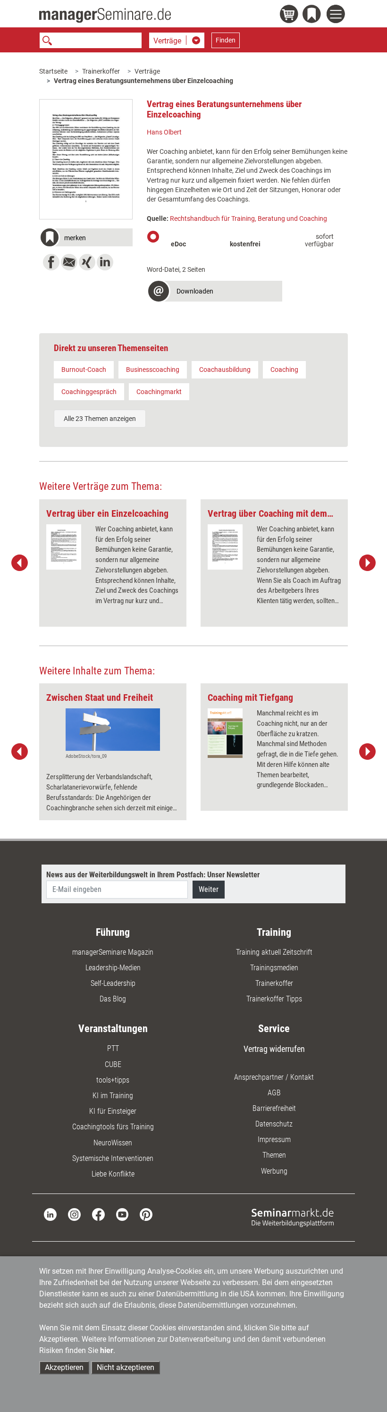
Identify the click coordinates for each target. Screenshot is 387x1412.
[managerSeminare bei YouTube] (122, 1214)
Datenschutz (274, 1123)
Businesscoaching (152, 369)
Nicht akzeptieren (125, 1367)
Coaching (284, 369)
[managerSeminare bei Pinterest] (146, 1214)
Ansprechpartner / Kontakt (274, 1077)
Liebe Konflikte (113, 1173)
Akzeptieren (64, 1367)
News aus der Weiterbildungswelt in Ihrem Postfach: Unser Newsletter (153, 874)
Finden (226, 40)
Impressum (274, 1139)
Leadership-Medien (113, 967)
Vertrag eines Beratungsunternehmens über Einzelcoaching (143, 80)
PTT (113, 1048)
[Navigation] (337, 15)
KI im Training (113, 1095)
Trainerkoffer (101, 71)
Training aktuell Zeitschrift (274, 952)
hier (106, 1350)
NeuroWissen (112, 1142)
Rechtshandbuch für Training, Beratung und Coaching (248, 218)
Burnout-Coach (83, 369)
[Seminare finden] (292, 1216)
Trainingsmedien (274, 967)
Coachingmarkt (159, 391)
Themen (274, 1155)
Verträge (147, 71)
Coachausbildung (225, 369)
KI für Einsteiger (112, 1111)
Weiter (209, 889)
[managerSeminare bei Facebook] (98, 1214)
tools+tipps (112, 1080)
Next (367, 563)
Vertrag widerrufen (274, 1049)
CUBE (113, 1064)
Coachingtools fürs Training (113, 1126)
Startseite (53, 71)
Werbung (274, 1171)
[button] (86, 238)
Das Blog (113, 998)
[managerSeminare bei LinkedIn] (50, 1214)
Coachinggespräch (89, 391)
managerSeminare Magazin (112, 952)
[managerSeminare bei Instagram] (74, 1214)
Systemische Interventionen (112, 1158)
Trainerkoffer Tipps (274, 998)
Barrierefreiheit (274, 1108)
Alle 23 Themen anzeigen (100, 418)
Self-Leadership (113, 983)
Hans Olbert (164, 132)
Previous (20, 563)
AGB (274, 1092)
